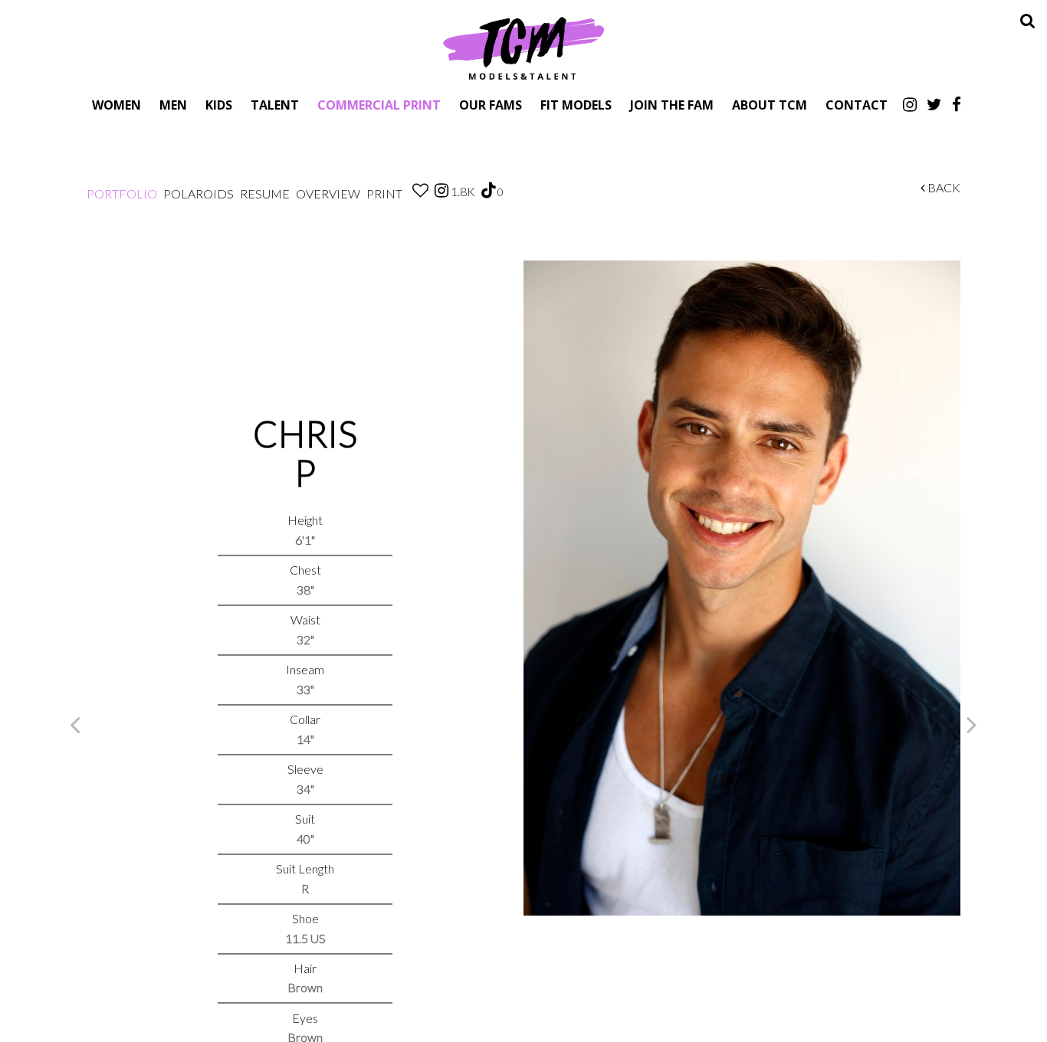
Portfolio (122, 193)
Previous (75, 724)
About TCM (769, 105)
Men (173, 105)
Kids (218, 105)
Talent (275, 105)
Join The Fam (672, 105)
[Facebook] (956, 104)
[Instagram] (910, 104)
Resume (265, 193)
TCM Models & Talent (523, 47)
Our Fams (490, 105)
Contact (856, 105)
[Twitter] (934, 104)
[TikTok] (488, 191)
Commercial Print (379, 105)
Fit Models (576, 105)
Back (942, 187)
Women (116, 105)
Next (971, 724)
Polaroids (198, 193)
